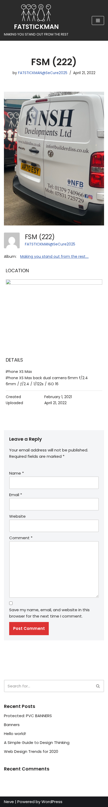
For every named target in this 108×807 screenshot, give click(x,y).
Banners (12, 724)
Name (16, 473)
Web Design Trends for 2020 (31, 751)
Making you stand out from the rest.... (54, 256)
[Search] (98, 686)
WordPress (51, 801)
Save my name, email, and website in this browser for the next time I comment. (49, 613)
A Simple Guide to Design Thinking (36, 742)
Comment (21, 538)
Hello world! (15, 733)
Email (15, 494)
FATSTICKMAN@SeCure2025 (42, 72)
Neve (9, 801)
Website (17, 516)
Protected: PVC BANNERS (28, 715)
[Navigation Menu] (98, 20)
